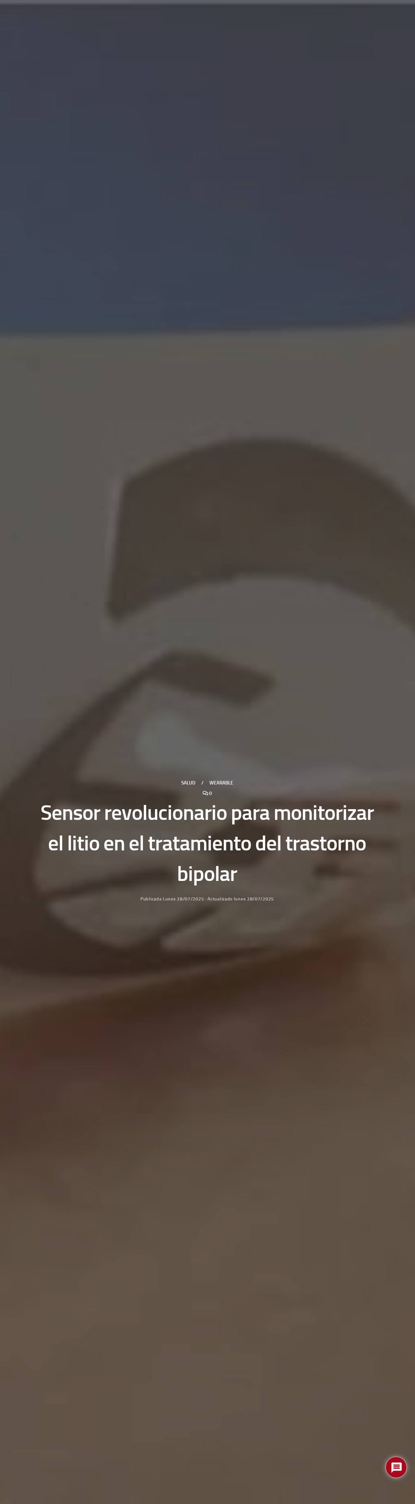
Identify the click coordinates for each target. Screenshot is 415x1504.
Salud (188, 783)
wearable (221, 783)
